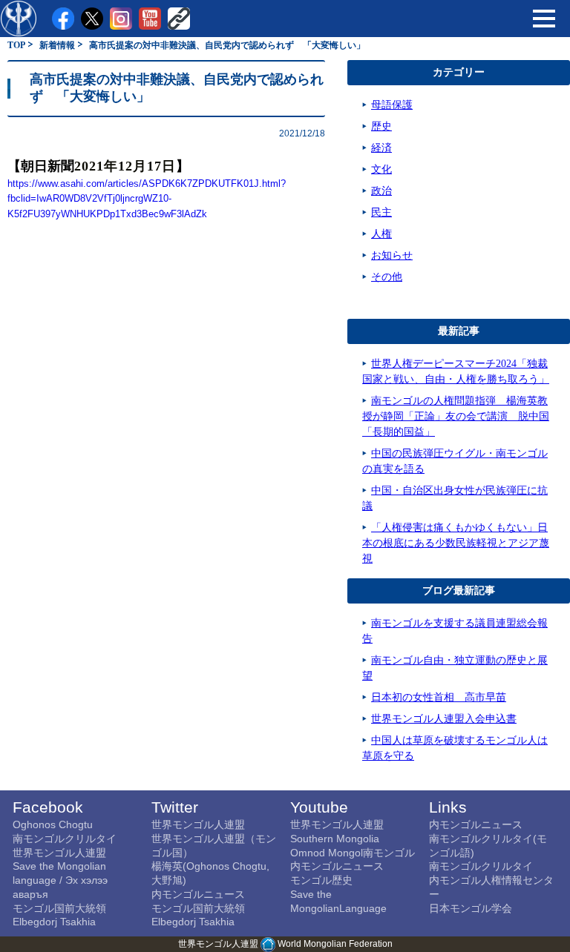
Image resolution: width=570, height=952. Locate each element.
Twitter (174, 807)
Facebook (48, 807)
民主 (381, 212)
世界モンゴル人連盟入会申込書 (444, 718)
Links (448, 807)
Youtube (319, 807)
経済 (381, 147)
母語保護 (392, 104)
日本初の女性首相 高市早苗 (438, 697)
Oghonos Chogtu (53, 824)
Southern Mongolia (334, 838)
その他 (386, 276)
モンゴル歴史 (321, 880)
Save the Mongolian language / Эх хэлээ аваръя (60, 879)
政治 (381, 190)
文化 (381, 169)
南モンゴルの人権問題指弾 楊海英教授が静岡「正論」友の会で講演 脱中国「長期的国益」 (455, 416)
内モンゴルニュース (198, 894)
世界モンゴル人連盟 (59, 853)
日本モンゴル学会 (470, 908)
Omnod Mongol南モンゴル (352, 853)
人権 (381, 233)
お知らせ (392, 255)
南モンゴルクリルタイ (65, 838)
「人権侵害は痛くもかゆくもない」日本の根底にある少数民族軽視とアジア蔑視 (455, 543)
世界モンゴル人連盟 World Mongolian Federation (285, 944)
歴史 (381, 126)
